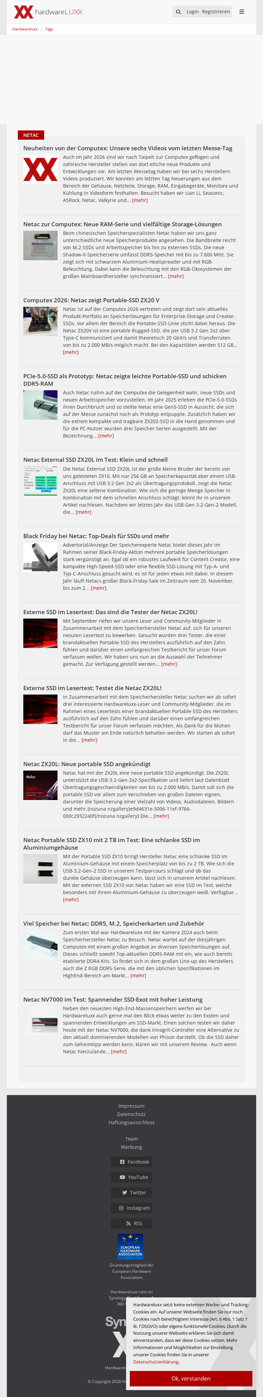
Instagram (138, 1208)
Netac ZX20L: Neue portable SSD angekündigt (87, 764)
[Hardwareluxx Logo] (48, 12)
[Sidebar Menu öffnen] (242, 11)
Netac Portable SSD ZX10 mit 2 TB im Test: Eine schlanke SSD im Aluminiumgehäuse (111, 843)
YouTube (138, 1177)
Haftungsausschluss (132, 1122)
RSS (138, 1223)
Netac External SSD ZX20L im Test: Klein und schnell (95, 459)
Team (131, 1138)
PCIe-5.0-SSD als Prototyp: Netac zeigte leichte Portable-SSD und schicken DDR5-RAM (125, 380)
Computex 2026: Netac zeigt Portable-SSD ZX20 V (91, 300)
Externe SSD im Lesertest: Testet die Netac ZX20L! (92, 688)
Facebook (138, 1161)
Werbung (131, 1147)
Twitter (138, 1192)
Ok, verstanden (191, 1378)
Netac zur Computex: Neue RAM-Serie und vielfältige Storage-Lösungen (122, 224)
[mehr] (140, 200)
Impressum (131, 1106)
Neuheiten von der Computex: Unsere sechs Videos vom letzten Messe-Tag (127, 148)
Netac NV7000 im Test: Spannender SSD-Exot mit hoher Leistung (112, 999)
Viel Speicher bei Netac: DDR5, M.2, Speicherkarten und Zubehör (113, 923)
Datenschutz (131, 1114)
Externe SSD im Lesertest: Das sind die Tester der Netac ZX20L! (110, 612)
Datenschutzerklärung (155, 1362)
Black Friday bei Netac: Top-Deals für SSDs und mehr (96, 536)
